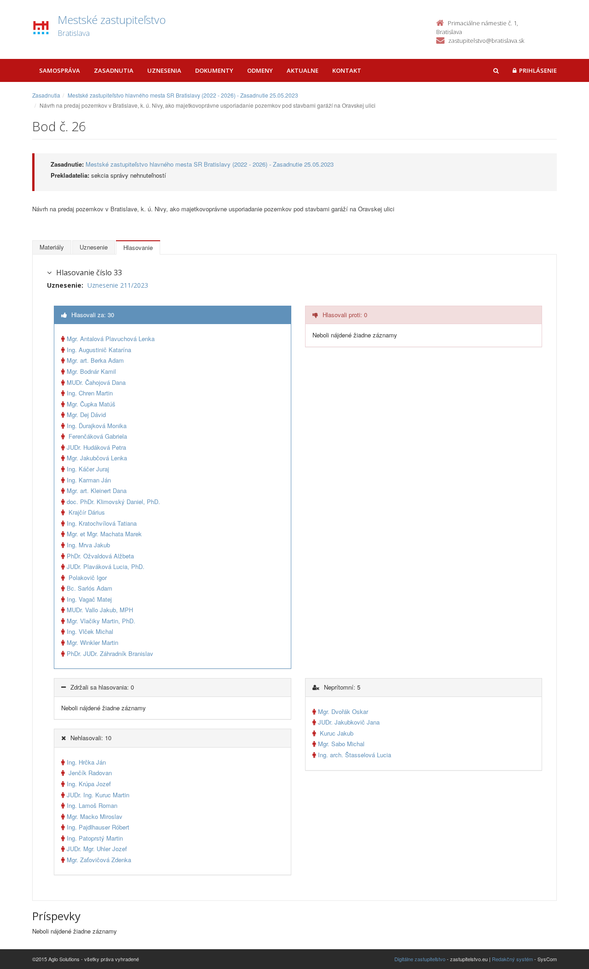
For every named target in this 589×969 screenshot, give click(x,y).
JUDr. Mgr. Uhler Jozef (97, 848)
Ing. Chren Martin (90, 393)
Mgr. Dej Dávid (86, 414)
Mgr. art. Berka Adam (95, 360)
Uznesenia (164, 70)
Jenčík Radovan (89, 772)
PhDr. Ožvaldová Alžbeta (100, 555)
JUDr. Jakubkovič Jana (349, 722)
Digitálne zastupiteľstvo (419, 959)
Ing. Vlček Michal (90, 631)
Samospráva (59, 70)
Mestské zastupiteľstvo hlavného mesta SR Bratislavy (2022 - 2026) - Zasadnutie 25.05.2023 (183, 95)
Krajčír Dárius (86, 512)
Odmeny (260, 70)
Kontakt (346, 70)
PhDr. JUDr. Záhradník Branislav (110, 653)
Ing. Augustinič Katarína (99, 349)
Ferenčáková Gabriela (97, 436)
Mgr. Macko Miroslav (94, 816)
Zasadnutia (113, 70)
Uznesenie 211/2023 (117, 285)
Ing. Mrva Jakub (88, 544)
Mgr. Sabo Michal (341, 743)
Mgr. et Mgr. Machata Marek (104, 533)
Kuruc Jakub (335, 733)
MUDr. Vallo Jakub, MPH (100, 609)
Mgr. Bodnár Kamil (91, 371)
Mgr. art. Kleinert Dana (97, 490)
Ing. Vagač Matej (89, 599)
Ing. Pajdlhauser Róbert (98, 827)
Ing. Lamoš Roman (92, 805)
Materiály (52, 247)
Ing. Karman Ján (89, 480)
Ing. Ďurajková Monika (97, 425)
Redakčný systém (512, 959)
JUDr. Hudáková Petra (96, 447)
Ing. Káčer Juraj (88, 468)
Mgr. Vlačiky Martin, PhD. (101, 620)
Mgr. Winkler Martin (92, 642)
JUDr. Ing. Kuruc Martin (98, 794)
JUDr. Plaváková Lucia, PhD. (105, 566)
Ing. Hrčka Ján (86, 762)
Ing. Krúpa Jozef (89, 783)
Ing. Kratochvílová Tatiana (102, 523)
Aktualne (302, 70)
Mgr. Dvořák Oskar (343, 711)
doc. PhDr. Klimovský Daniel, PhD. (113, 501)
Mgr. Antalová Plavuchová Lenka (111, 338)
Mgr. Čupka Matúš (91, 404)
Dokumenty (214, 70)
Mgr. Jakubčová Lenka (97, 457)
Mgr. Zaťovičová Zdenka (99, 859)
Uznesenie (94, 247)
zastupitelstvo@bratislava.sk (486, 40)
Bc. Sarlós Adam (89, 588)
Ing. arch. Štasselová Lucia (354, 754)
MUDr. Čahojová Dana (96, 382)
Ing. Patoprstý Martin (95, 838)
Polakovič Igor (87, 577)
